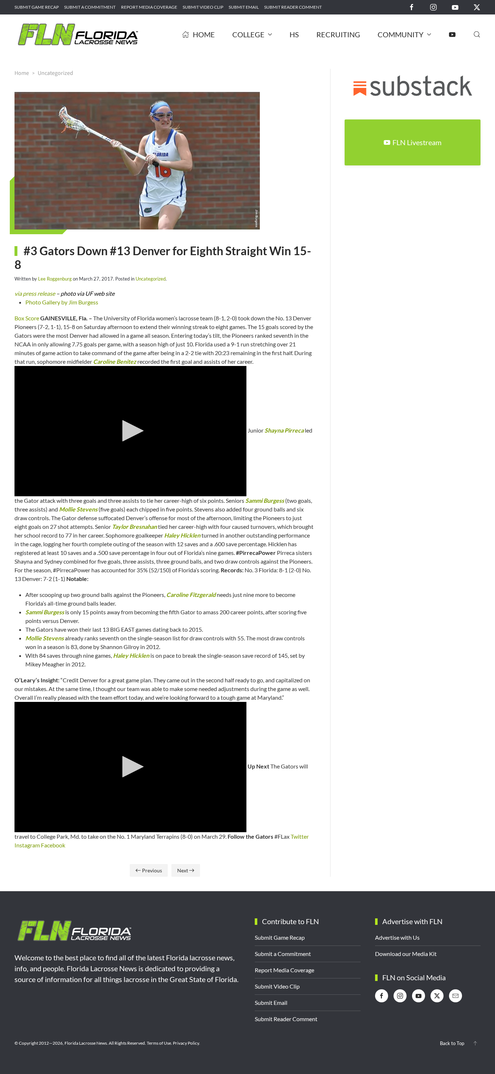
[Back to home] (77, 34)
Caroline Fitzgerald (191, 594)
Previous (152, 870)
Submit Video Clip (203, 7)
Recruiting (338, 34)
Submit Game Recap (36, 7)
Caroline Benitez (114, 361)
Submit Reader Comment (293, 7)
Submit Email (244, 7)
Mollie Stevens (78, 509)
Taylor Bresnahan (134, 526)
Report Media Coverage (149, 7)
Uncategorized (151, 279)
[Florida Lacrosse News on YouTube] (455, 6)
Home (204, 34)
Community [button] (401, 34)
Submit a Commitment (90, 7)
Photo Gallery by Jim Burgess (61, 302)
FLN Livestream (416, 142)
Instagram (27, 845)
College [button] (248, 34)
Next (182, 870)
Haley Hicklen (182, 535)
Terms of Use (159, 1043)
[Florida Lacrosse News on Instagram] (433, 6)
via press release (34, 293)
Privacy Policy (186, 1043)
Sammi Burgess (264, 500)
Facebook (53, 845)
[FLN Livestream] (452, 34)
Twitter (300, 836)
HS (294, 34)
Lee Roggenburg (55, 279)
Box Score (26, 318)
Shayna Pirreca (284, 430)
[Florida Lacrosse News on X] (477, 6)
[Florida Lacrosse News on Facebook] (411, 6)
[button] (477, 34)
